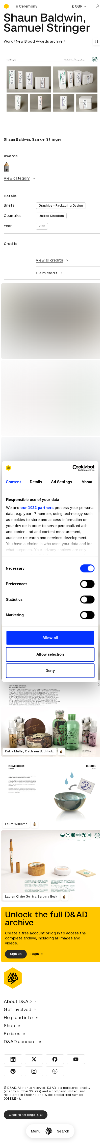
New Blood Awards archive (39, 41)
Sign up (16, 954)
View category (17, 178)
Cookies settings (22, 1115)
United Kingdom (51, 216)
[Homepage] (49, 1131)
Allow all (50, 638)
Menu (36, 1131)
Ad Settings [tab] (61, 482)
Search (63, 1131)
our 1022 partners (37, 507)
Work (8, 41)
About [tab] (87, 482)
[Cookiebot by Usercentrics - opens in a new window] (72, 468)
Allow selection (50, 654)
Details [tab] (36, 482)
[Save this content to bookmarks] (96, 41)
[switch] (87, 584)
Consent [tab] (13, 482)
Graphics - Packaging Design (61, 205)
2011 (42, 226)
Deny (50, 670)
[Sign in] (97, 6)
